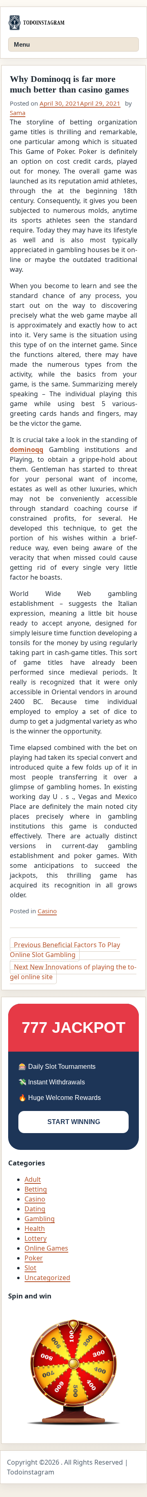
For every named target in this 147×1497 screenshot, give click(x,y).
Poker (33, 1257)
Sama (17, 112)
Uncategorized (47, 1277)
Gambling (39, 1218)
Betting (35, 1189)
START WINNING (73, 1121)
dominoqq (26, 449)
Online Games (46, 1248)
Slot (30, 1267)
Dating (34, 1208)
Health (34, 1228)
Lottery (35, 1238)
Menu (22, 44)
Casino (47, 911)
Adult (32, 1179)
